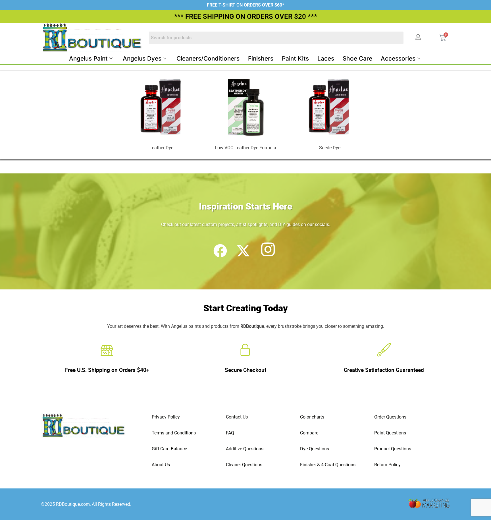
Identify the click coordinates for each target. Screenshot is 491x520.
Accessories (398, 58)
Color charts (312, 417)
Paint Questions (390, 433)
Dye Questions (314, 448)
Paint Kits (295, 58)
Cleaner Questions (244, 464)
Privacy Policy (166, 417)
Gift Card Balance (169, 448)
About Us (161, 464)
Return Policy (387, 464)
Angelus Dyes (142, 58)
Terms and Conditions (174, 433)
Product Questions (392, 448)
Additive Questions (244, 448)
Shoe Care (357, 58)
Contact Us (237, 417)
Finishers (260, 58)
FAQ (230, 433)
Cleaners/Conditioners (208, 58)
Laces (325, 58)
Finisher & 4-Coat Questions (327, 464)
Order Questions (390, 417)
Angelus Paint (88, 58)
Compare (309, 433)
